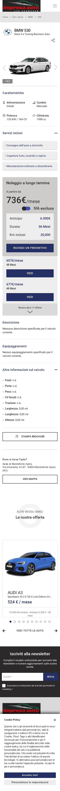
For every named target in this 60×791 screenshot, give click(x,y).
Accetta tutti (30, 775)
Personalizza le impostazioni (30, 782)
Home (5, 17)
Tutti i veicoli (17, 17)
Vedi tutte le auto (29, 630)
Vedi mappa (30, 479)
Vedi (30, 273)
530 (39, 17)
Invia (50, 676)
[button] (10, 621)
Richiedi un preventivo (29, 247)
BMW (30, 17)
